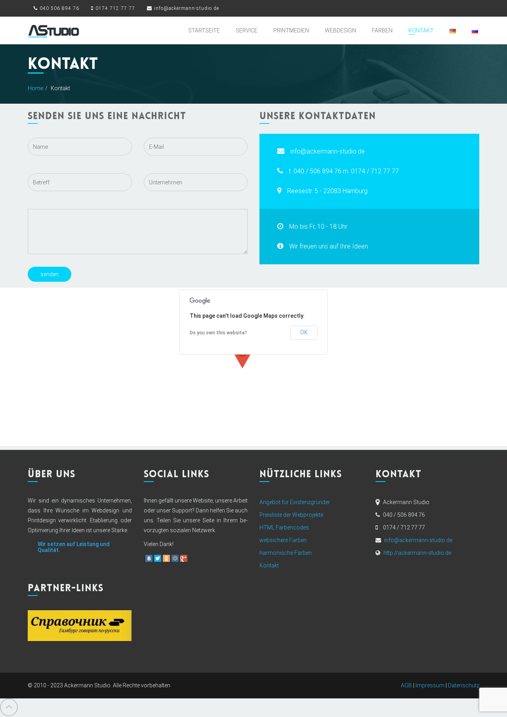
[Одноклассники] (166, 558)
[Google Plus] (183, 558)
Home (35, 88)
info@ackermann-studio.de (418, 540)
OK (304, 332)
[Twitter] (157, 558)
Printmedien (291, 30)
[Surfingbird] (192, 558)
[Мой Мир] (175, 558)
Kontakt (421, 30)
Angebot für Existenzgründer (294, 502)
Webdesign (340, 30)
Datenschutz (463, 685)
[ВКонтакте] (148, 558)
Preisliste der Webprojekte (291, 515)
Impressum (430, 685)
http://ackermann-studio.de (417, 553)
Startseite (204, 30)
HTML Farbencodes (284, 527)
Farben (382, 30)
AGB (406, 685)
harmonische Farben (285, 553)
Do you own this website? (218, 333)
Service (246, 30)
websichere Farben (283, 540)
